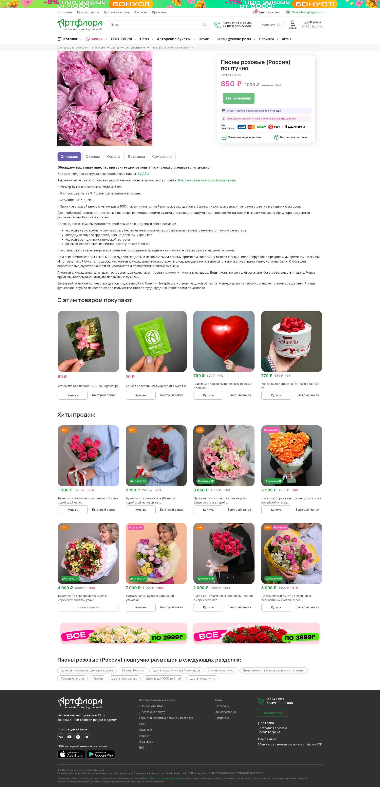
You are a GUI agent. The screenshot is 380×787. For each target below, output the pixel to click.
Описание (69, 157)
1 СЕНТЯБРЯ (121, 39)
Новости (145, 735)
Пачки (204, 39)
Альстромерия (225, 712)
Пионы (98, 678)
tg (86, 736)
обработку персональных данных (166, 778)
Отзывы (93, 157)
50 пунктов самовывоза (275, 744)
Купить (72, 395)
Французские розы (234, 39)
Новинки (266, 39)
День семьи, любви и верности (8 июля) (274, 670)
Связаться (268, 24)
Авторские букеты (174, 39)
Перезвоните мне (273, 712)
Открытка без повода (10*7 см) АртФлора (88, 386)
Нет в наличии (238, 98)
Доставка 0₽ (138, 481)
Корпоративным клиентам (157, 700)
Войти (143, 747)
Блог (142, 723)
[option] (190, 98)
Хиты (286, 39)
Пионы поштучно (221, 670)
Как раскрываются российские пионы (207, 180)
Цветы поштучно (202, 678)
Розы (144, 39)
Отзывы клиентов (151, 706)
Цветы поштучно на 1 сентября (176, 670)
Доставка (136, 157)
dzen (77, 736)
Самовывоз (162, 157)
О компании (64, 12)
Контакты (140, 12)
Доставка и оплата (117, 12)
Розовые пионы (73, 678)
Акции (97, 39)
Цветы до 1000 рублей (163, 678)
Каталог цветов (88, 12)
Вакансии (145, 729)
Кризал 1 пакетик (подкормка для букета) (156, 386)
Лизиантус (222, 718)
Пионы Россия (133, 670)
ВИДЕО (143, 174)
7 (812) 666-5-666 (279, 703)
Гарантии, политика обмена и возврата (166, 718)
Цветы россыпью (124, 678)
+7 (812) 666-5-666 (237, 26)
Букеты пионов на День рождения (87, 670)
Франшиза (159, 12)
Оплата (113, 157)
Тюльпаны (222, 706)
